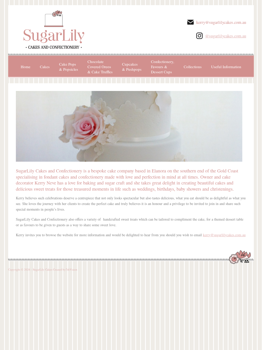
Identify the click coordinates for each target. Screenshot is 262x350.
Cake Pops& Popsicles (68, 66)
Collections (193, 66)
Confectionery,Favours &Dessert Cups (162, 66)
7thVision (71, 269)
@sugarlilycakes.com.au (225, 36)
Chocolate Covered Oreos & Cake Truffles (100, 66)
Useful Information (226, 66)
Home (25, 66)
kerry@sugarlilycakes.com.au (221, 22)
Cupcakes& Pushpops (131, 66)
